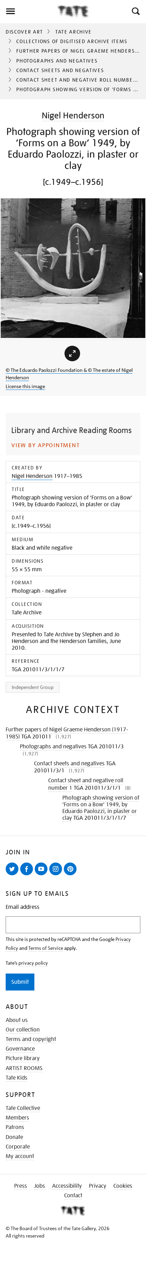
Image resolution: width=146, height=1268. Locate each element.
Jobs (39, 1186)
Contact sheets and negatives (60, 70)
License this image (25, 386)
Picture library (23, 1058)
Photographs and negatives (56, 61)
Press (20, 1186)
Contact (73, 1195)
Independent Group (33, 687)
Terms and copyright (31, 1039)
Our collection (23, 1029)
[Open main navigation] (28, 11)
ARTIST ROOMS (24, 1068)
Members (17, 1117)
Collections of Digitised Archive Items (71, 41)
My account (20, 1156)
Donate (14, 1137)
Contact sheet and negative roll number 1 (78, 80)
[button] (135, 11)
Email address (22, 907)
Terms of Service (45, 948)
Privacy (97, 1186)
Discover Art (24, 32)
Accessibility (67, 1186)
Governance (20, 1048)
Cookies (122, 1186)
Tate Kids (16, 1077)
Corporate (18, 1146)
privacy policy (33, 963)
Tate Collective (23, 1108)
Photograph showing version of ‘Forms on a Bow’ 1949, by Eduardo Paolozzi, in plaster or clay (100, 808)
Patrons (15, 1127)
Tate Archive (73, 32)
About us (17, 1020)
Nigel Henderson (73, 115)
